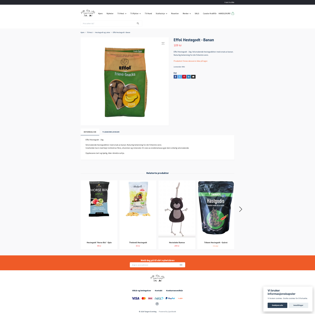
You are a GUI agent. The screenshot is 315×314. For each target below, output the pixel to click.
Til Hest (120, 13)
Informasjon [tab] (90, 132)
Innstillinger (298, 305)
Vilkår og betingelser (141, 290)
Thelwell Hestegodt (138, 242)
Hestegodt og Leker (102, 32)
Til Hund (148, 13)
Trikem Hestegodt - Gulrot (216, 242)
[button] (240, 209)
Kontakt (158, 290)
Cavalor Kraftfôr (210, 13)
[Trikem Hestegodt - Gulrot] (215, 209)
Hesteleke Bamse (177, 242)
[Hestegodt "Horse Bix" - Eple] (99, 209)
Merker (186, 13)
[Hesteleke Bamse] (176, 209)
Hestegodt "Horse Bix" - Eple (99, 242)
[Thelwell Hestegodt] (138, 209)
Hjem (100, 13)
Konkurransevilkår (174, 290)
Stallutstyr (160, 13)
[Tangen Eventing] (88, 12)
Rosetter (175, 13)
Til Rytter (134, 13)
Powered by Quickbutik (167, 311)
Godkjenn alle (277, 305)
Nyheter (110, 13)
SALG (197, 13)
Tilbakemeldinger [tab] (110, 132)
